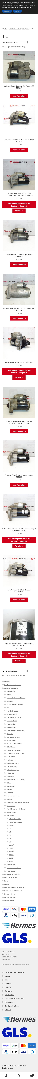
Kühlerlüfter (11, 757)
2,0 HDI (11, 848)
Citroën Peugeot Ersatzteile (14, 972)
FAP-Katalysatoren (10, 878)
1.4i (10, 838)
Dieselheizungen (12, 711)
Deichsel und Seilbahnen (12, 685)
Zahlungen (8, 991)
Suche (19, 1075)
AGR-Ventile (11, 691)
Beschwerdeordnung (12, 1006)
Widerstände (11, 865)
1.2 (10, 835)
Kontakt (7, 976)
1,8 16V (11, 825)
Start (5, 29)
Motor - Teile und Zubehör (13, 891)
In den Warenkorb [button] (19, 96)
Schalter (9, 789)
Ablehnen (17, 11)
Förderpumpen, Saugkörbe (15, 731)
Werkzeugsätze (9, 901)
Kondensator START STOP (15, 753)
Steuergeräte (11, 806)
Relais (9, 783)
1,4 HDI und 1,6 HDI (15, 822)
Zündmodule (11, 871)
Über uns (8, 1010)
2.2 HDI (11, 858)
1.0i (10, 829)
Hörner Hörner (11, 740)
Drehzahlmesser (12, 714)
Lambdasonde (11, 760)
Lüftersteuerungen (13, 770)
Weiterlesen (19, 211)
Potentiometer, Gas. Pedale (16, 780)
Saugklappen (11, 786)
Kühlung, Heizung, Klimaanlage (14, 887)
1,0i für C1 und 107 (15, 819)
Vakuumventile (11, 812)
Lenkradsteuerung (13, 763)
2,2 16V (11, 851)
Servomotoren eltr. (13, 796)
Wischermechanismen (14, 868)
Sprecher (10, 799)
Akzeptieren (7, 11)
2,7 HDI (11, 855)
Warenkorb (29, 1074)
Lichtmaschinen (12, 766)
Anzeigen (10, 701)
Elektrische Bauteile (15, 29)
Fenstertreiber (11, 727)
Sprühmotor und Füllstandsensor (18, 802)
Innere (6, 881)
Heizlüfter (10, 734)
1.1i (10, 832)
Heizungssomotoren (13, 737)
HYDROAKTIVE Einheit (14, 744)
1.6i (10, 842)
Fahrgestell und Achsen (12, 874)
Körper (6, 884)
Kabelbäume (11, 747)
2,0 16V (11, 845)
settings (20, 7)
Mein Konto (6, 1075)
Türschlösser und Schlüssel (16, 809)
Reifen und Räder (10, 897)
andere (9, 694)
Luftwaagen (11, 776)
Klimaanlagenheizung (14, 750)
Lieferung (8, 987)
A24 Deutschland (10, 1065)
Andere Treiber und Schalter (16, 698)
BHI (8, 708)
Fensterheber (11, 724)
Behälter (7, 681)
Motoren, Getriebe (10, 894)
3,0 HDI (11, 861)
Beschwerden (9, 995)
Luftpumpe (10, 773)
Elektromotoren (12, 721)
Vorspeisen (25, 29)
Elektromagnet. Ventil (14, 717)
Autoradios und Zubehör (15, 704)
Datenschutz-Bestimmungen (14, 998)
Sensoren (10, 793)
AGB (6, 980)
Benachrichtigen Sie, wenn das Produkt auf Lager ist (19, 204)
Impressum (8, 983)
